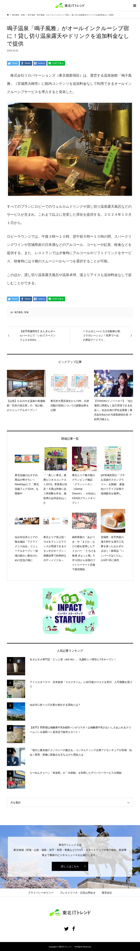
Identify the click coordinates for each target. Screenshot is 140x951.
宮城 (26, 312)
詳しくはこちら (70, 866)
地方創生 (18, 312)
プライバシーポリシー (41, 892)
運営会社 (107, 892)
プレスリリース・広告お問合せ (78, 892)
